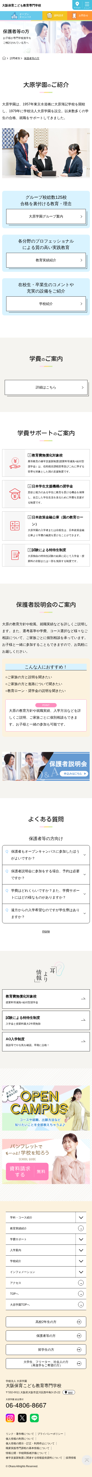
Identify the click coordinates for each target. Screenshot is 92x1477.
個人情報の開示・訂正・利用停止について (30, 1443)
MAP (70, 1392)
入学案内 (15, 1250)
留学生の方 (46, 1349)
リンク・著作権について (20, 1433)
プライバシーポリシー (50, 1433)
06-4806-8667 (26, 1404)
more (46, 931)
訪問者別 (15, 58)
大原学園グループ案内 (46, 216)
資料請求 (58, 15)
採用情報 (71, 1457)
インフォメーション (22, 1272)
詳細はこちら (46, 387)
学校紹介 (46, 304)
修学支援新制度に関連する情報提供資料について (34, 1457)
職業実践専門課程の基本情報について (27, 1448)
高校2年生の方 (46, 1322)
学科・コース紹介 (21, 1217)
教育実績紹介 (46, 260)
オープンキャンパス (25, 15)
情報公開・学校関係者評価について (26, 1453)
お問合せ (83, 15)
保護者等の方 (46, 1335)
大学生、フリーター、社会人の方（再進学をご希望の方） (46, 1363)
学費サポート (18, 1239)
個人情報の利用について (20, 1438)
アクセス (77, 8)
